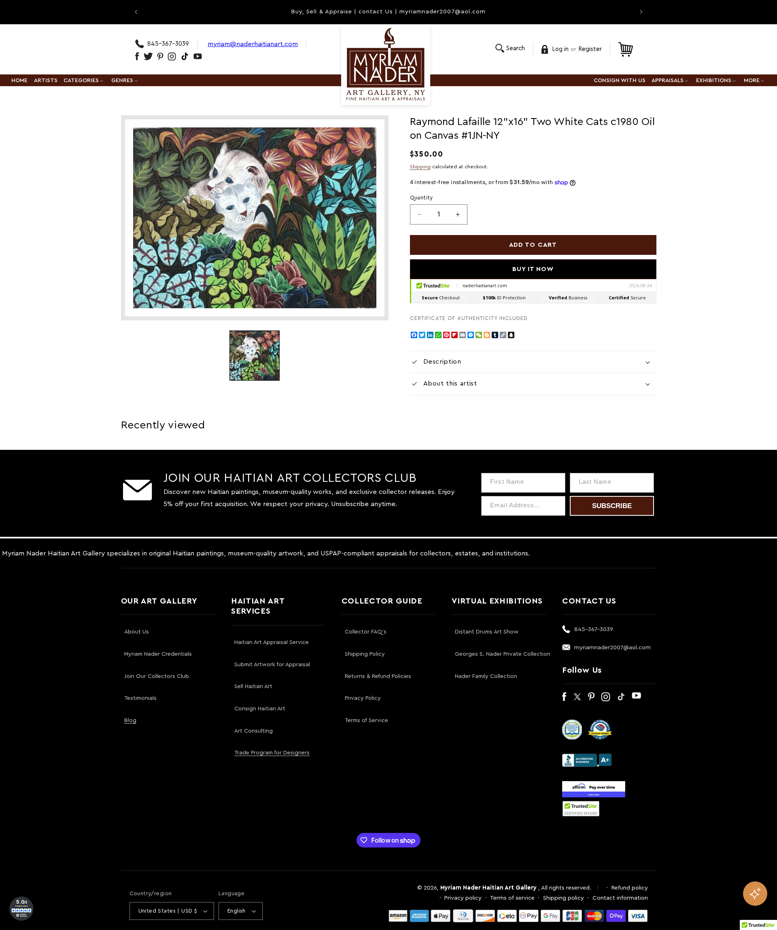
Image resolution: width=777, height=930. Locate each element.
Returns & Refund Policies (378, 676)
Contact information (620, 898)
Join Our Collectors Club (156, 676)
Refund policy (629, 888)
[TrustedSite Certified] (581, 808)
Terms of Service (366, 720)
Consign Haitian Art (259, 709)
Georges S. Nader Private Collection (502, 654)
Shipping (420, 166)
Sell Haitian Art (253, 686)
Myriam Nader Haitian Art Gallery (488, 888)
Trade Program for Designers (272, 753)
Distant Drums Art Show (486, 632)
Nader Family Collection (486, 676)
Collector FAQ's (365, 632)
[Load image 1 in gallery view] (254, 355)
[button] (510, 48)
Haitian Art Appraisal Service (271, 642)
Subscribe (612, 506)
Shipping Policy (365, 654)
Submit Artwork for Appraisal (272, 664)
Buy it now (533, 269)
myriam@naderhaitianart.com (253, 43)
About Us (136, 632)
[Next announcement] (641, 12)
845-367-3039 (168, 44)
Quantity (421, 198)
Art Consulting (253, 731)
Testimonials (140, 698)
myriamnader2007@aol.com (612, 647)
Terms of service (512, 898)
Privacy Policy (363, 698)
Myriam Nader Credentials (158, 654)
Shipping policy (563, 898)
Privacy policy (463, 898)
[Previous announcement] (136, 12)
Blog (130, 720)
